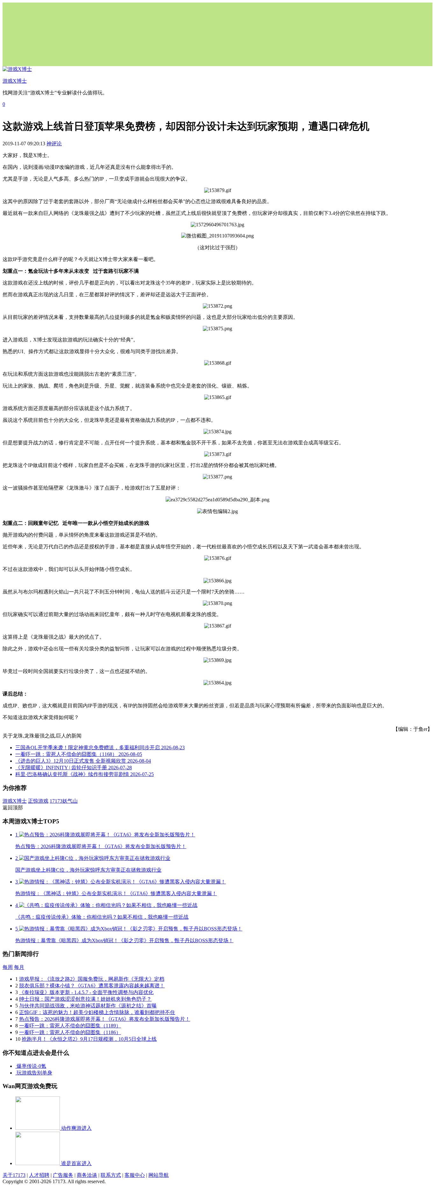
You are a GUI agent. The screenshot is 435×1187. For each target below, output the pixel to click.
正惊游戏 (38, 801)
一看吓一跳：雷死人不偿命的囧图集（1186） (70, 1032)
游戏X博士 (15, 801)
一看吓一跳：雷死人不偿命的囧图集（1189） (70, 1025)
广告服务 (63, 1175)
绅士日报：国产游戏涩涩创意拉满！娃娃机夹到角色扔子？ (85, 999)
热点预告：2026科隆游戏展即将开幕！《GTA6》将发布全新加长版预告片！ (104, 1019)
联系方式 (111, 1175)
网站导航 (158, 1175)
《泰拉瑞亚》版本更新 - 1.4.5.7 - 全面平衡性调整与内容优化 (86, 992)
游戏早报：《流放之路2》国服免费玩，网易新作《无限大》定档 (91, 979)
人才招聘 (39, 1175)
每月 (19, 967)
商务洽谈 (87, 1175)
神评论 (54, 143)
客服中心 (135, 1175)
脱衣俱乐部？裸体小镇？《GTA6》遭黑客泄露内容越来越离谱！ (92, 985)
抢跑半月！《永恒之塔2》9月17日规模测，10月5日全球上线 (89, 1039)
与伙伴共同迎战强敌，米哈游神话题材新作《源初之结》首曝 (88, 1005)
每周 (8, 967)
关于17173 (14, 1175)
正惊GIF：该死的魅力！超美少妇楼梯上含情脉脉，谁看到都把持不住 (97, 1012)
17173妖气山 (64, 801)
